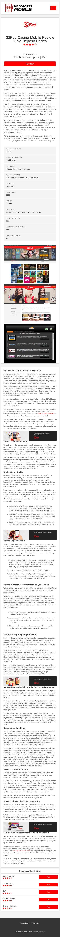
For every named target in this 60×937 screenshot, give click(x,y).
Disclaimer (24, 923)
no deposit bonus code (21, 851)
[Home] (24, 8)
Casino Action (8, 883)
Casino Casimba (9, 899)
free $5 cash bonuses (46, 414)
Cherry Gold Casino (10, 906)
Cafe (4, 891)
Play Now (30, 64)
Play (48, 877)
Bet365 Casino (8, 876)
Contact (36, 923)
